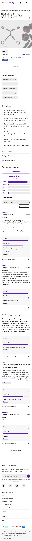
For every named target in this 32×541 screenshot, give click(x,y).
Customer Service (7, 492)
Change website (6, 538)
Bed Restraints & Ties (15, 10)
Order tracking (6, 507)
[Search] (18, 2)
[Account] (21, 3)
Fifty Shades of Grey (8, 79)
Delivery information (7, 498)
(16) (29, 54)
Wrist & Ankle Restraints (9, 84)
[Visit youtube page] (23, 486)
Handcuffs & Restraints (9, 88)
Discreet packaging (7, 501)
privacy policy (16, 481)
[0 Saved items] (23, 3)
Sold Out (16, 67)
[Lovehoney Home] (8, 3)
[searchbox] (14, 202)
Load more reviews (16, 450)
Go (28, 476)
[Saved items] (30, 18)
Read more (23, 232)
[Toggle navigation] (29, 3)
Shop (3, 516)
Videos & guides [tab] (9, 160)
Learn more (5, 59)
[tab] (16, 499)
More (3, 520)
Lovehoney (16, 6)
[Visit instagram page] (17, 486)
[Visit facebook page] (3, 486)
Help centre (5, 496)
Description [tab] (8, 151)
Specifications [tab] (9, 156)
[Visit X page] (10, 486)
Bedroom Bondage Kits (9, 97)
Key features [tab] (8, 106)
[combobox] (23, 206)
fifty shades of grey (25, 10)
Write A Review (16, 171)
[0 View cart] (26, 3)
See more (5, 254)
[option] (10, 34)
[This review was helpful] (28, 259)
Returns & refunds (6, 504)
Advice (4, 511)
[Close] (29, 532)
